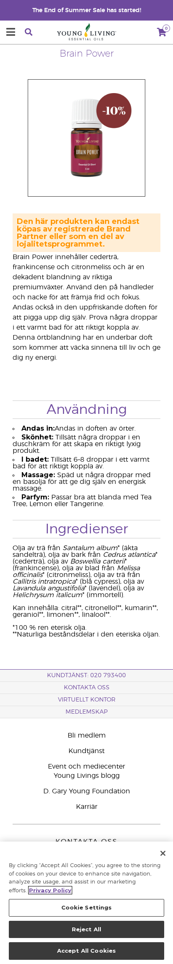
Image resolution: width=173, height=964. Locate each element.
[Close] (163, 853)
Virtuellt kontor (86, 700)
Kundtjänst (86, 751)
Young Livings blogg (87, 775)
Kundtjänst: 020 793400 (86, 675)
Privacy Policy (50, 890)
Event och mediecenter (86, 766)
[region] (86, 903)
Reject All (86, 929)
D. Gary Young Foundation (86, 791)
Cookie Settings (86, 907)
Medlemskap (86, 712)
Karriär (86, 806)
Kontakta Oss (87, 688)
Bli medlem (87, 735)
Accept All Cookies (86, 950)
